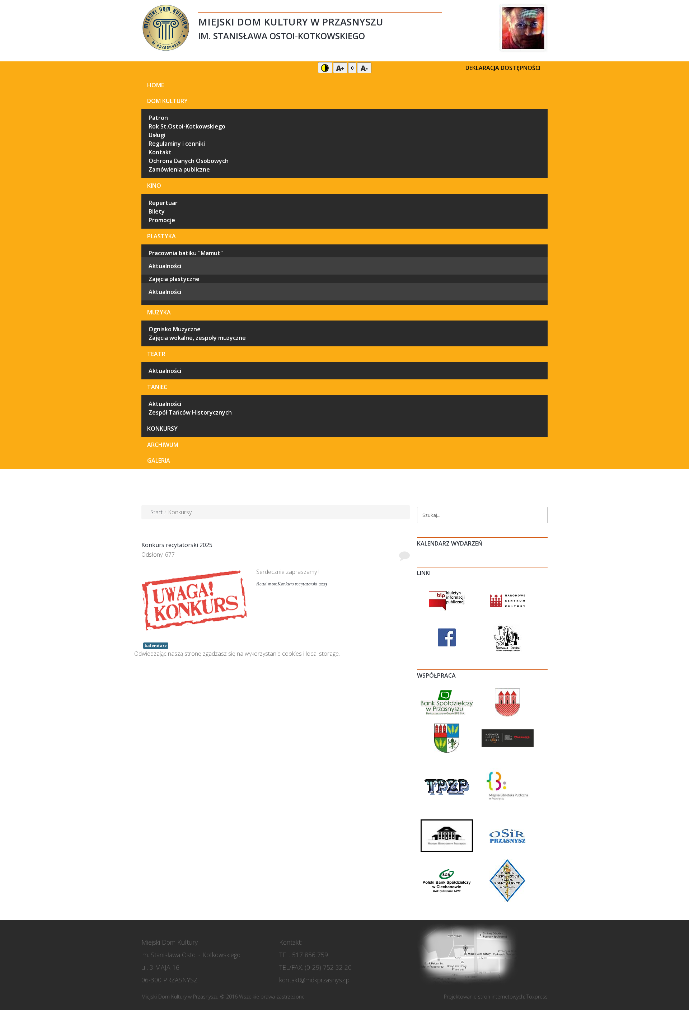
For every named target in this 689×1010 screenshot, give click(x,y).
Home (155, 85)
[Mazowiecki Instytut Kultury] (508, 738)
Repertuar (163, 203)
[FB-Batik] (507, 637)
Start (156, 512)
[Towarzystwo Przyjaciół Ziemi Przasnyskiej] (446, 786)
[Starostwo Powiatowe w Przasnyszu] (446, 738)
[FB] (447, 637)
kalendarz (156, 645)
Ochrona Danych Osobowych (189, 161)
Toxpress (537, 996)
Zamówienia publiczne (179, 169)
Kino (154, 186)
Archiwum (162, 445)
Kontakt (160, 152)
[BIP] (447, 600)
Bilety (157, 211)
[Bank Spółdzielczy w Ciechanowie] (447, 880)
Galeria (158, 460)
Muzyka (159, 312)
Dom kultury (167, 101)
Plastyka (161, 236)
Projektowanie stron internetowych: (484, 996)
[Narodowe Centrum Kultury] (508, 600)
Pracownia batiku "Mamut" (186, 253)
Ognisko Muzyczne (175, 329)
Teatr (156, 354)
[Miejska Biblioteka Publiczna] (508, 786)
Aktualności (165, 266)
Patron (158, 118)
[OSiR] (507, 835)
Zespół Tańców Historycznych (190, 412)
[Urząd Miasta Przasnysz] (507, 702)
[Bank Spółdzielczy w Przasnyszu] (447, 702)
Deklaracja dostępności (502, 68)
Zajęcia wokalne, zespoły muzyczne (197, 338)
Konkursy (162, 428)
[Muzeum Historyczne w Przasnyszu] (447, 835)
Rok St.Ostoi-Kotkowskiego (187, 126)
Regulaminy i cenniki (177, 144)
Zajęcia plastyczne (174, 279)
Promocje (162, 220)
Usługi (157, 135)
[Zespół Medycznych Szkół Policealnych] (507, 880)
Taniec (157, 387)
